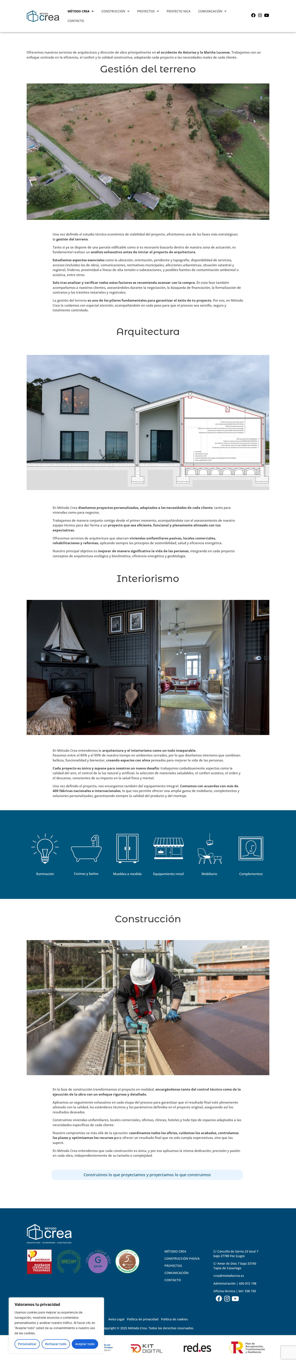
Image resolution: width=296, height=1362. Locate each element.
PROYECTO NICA (178, 11)
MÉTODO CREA (78, 11)
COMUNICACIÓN (210, 11)
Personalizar (27, 1344)
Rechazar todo (56, 1344)
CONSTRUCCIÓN (113, 11)
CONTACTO (76, 21)
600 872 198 (247, 1283)
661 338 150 (247, 1291)
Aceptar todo (85, 1344)
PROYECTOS (146, 11)
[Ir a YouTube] (266, 15)
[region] (56, 1325)
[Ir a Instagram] (260, 15)
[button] (81, 11)
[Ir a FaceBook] (253, 15)
